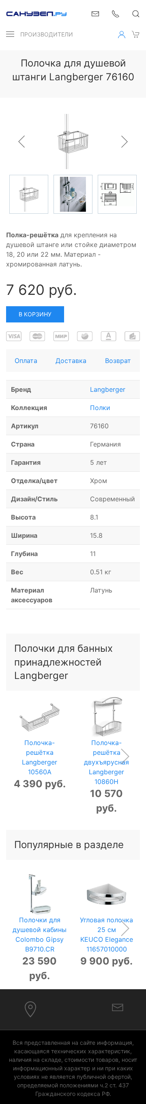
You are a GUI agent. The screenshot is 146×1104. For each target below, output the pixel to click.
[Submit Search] (136, 14)
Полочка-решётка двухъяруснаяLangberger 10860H (106, 762)
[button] (10, 34)
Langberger (107, 389)
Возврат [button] (118, 361)
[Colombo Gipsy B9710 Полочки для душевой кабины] (39, 894)
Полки (100, 408)
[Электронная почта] (118, 1007)
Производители (46, 34)
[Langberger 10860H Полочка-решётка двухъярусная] (106, 717)
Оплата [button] (26, 361)
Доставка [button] (71, 361)
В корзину (35, 314)
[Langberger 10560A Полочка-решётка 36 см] (39, 717)
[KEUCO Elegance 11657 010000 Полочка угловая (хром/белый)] (106, 894)
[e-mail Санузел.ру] (95, 13)
